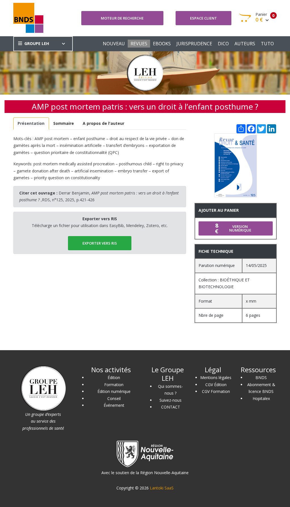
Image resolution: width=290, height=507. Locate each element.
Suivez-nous (170, 400)
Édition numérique (114, 391)
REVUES (139, 43)
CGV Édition (216, 384)
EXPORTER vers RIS (99, 243)
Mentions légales (215, 377)
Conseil (114, 398)
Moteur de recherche (122, 18)
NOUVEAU (114, 43)
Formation (113, 384)
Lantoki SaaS (162, 488)
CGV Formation (216, 391)
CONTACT (170, 407)
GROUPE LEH (36, 43)
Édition (114, 377)
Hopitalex (261, 398)
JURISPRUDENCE (194, 43)
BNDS (261, 377)
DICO (223, 43)
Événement (114, 405)
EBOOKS (162, 43)
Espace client (203, 18)
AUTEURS (244, 43)
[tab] (31, 123)
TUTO (267, 43)
